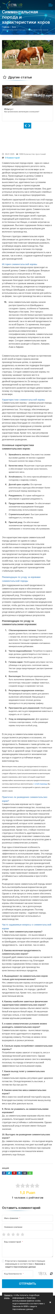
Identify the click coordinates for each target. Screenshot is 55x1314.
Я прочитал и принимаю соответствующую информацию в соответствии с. (25, 1264)
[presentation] (26, 126)
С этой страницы (40, 784)
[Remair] (12, 5)
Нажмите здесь (8, 1296)
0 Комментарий (12, 158)
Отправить (27, 1283)
